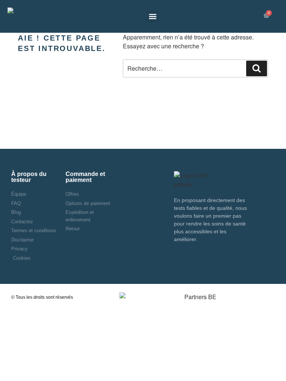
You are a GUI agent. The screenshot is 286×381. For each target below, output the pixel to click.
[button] (152, 16)
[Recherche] (256, 68)
